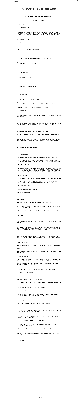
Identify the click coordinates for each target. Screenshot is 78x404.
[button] (77, 1)
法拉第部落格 (15, 1)
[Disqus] (39, 358)
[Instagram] (41, 399)
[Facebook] (36, 399)
